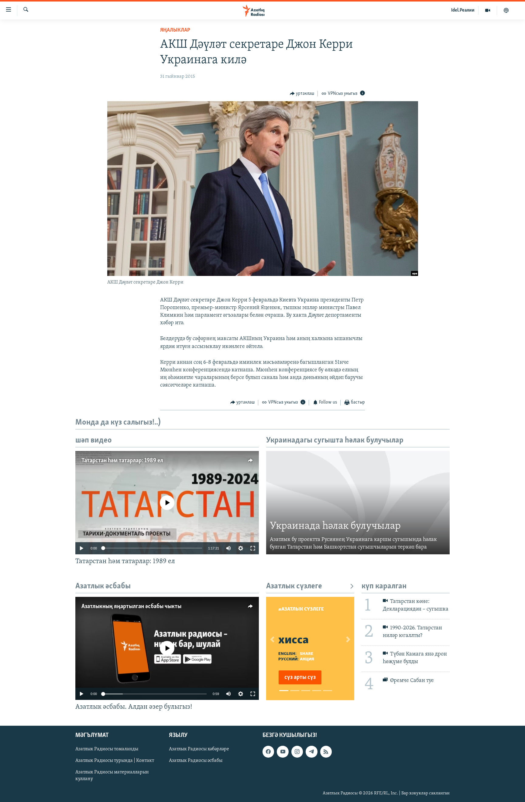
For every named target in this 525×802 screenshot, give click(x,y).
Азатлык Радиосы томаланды (106, 749)
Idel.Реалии (463, 10)
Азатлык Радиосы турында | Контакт (114, 761)
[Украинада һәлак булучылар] (358, 502)
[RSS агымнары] (326, 752)
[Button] (302, 94)
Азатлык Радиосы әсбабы (195, 761)
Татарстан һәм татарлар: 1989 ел (122, 461)
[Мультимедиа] (488, 10)
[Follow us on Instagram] (297, 752)
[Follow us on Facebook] (268, 752)
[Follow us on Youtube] (282, 752)
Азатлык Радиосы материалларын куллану (112, 776)
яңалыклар (175, 30)
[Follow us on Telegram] (311, 752)
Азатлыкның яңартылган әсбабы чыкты (131, 607)
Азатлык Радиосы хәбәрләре (199, 749)
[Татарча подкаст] (506, 10)
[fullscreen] (253, 548)
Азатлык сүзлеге (294, 586)
